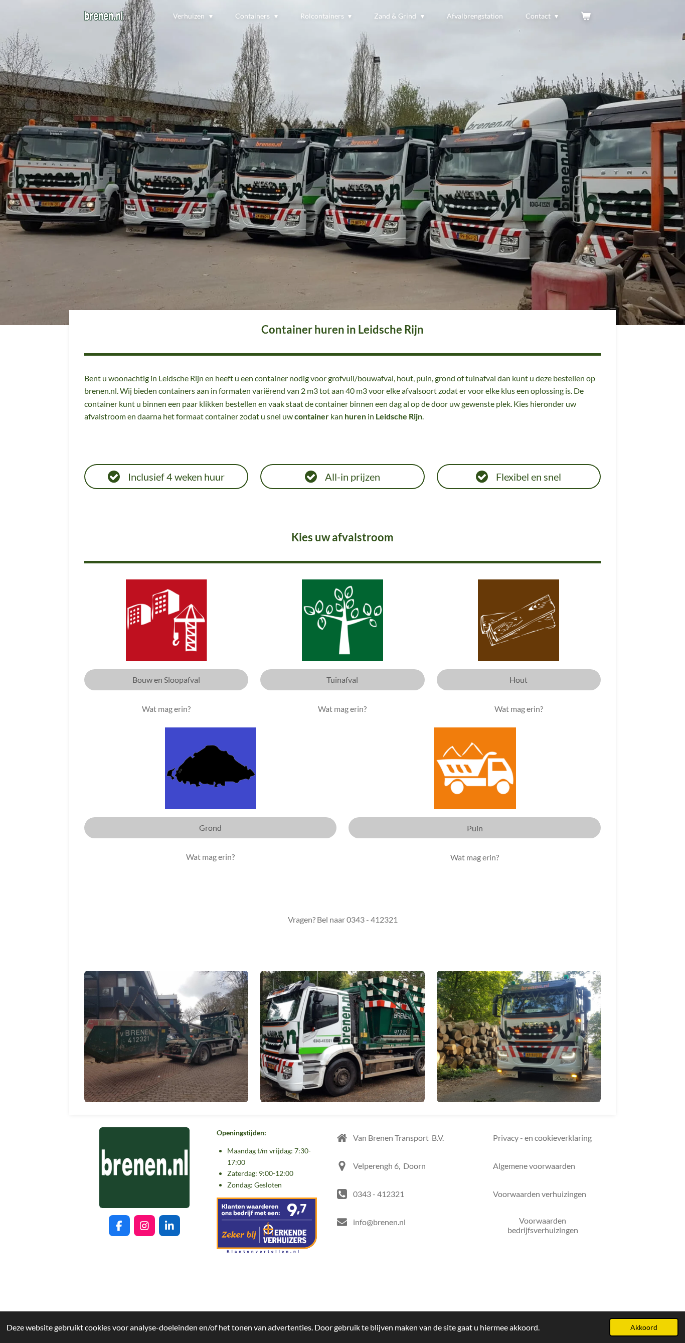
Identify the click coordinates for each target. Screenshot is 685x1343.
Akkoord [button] (643, 1327)
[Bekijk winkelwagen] (586, 16)
